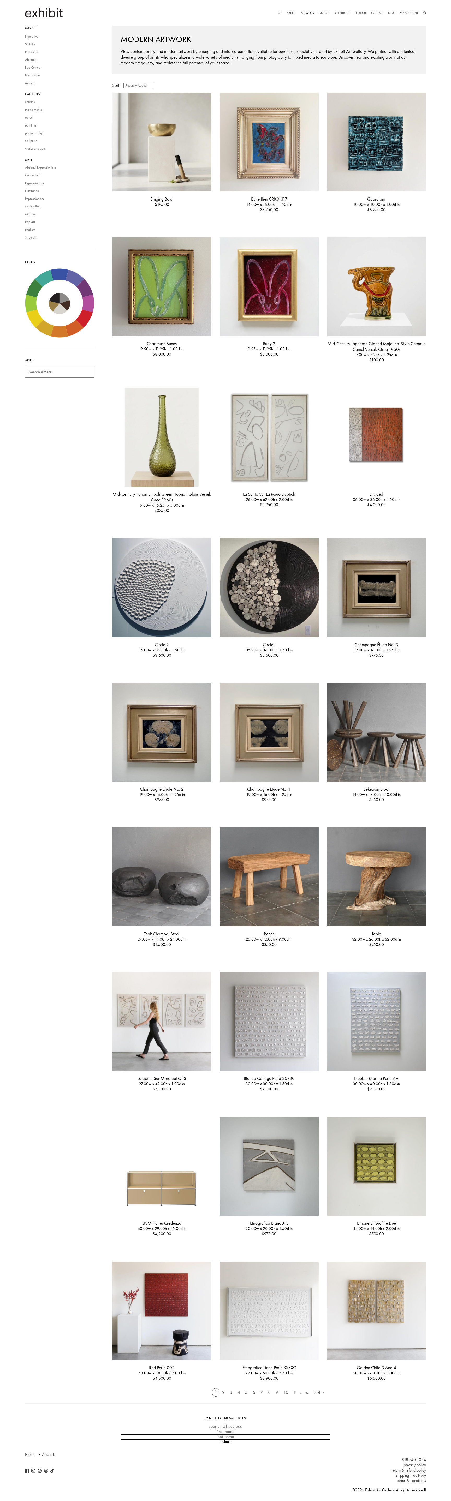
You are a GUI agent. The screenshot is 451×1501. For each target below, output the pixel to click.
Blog (391, 13)
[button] (279, 12)
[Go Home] (44, 12)
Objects (324, 13)
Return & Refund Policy (408, 1470)
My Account (409, 13)
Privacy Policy (415, 1465)
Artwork (307, 13)
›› (307, 1392)
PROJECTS (361, 13)
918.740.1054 (414, 1459)
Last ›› (319, 1392)
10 (285, 1392)
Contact (377, 13)
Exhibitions (342, 13)
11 (295, 1392)
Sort (115, 85)
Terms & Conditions (411, 1480)
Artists (291, 13)
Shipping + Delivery (411, 1475)
